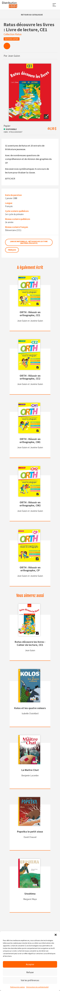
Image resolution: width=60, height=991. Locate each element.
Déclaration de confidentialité (37, 987)
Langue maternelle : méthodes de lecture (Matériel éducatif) (29, 242)
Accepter (30, 964)
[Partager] (7, 46)
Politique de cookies (17, 987)
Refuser (30, 972)
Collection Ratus (13, 34)
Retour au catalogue (32, 14)
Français (12, 250)
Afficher (10, 178)
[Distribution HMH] (9, 5)
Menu (54, 5)
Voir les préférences (30, 980)
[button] (55, 934)
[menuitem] (7, 46)
